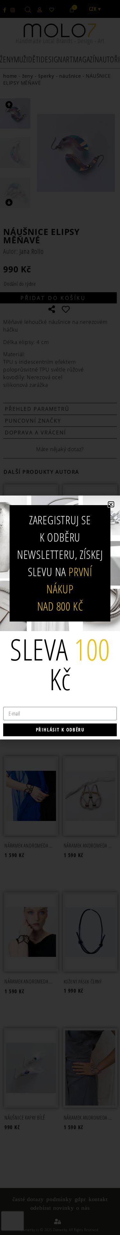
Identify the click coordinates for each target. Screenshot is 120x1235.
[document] (60, 617)
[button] (111, 504)
